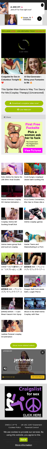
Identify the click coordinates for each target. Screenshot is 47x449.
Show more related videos (23, 345)
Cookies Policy (15, 427)
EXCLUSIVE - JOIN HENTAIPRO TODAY (23, 31)
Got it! (23, 439)
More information (23, 445)
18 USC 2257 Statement (31, 425)
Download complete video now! (25, 103)
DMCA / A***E (11, 425)
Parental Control (32, 427)
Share (8, 117)
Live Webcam (25, 110)
